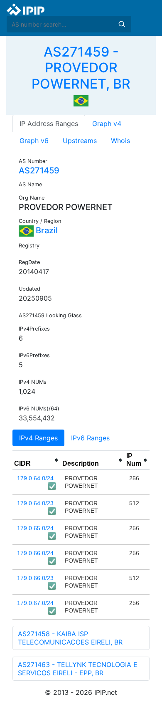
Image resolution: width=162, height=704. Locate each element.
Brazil (46, 230)
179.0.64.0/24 (35, 478)
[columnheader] (36, 460)
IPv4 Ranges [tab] (38, 438)
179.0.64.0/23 (35, 503)
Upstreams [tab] (80, 140)
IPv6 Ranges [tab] (90, 438)
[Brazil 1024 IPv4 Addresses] (81, 100)
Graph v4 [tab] (106, 123)
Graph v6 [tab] (34, 140)
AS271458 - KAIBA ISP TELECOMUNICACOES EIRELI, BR (70, 638)
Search (121, 24)
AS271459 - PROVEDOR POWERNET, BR (81, 68)
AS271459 (39, 170)
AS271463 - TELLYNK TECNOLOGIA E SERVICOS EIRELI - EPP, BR (77, 668)
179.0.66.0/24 (35, 553)
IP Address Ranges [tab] (49, 123)
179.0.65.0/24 (35, 528)
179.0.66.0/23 (35, 578)
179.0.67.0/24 (35, 603)
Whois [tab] (120, 140)
